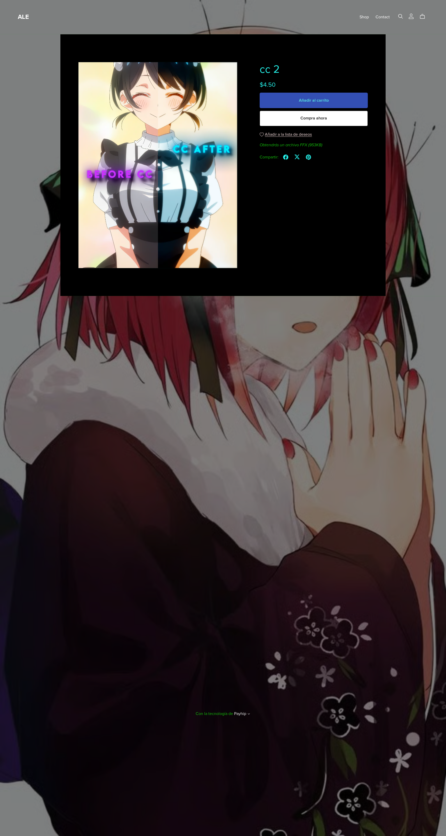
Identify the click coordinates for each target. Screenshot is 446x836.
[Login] (411, 16)
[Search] (400, 16)
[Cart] (424, 16)
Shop (364, 17)
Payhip (240, 713)
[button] (248, 714)
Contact (383, 17)
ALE (23, 17)
